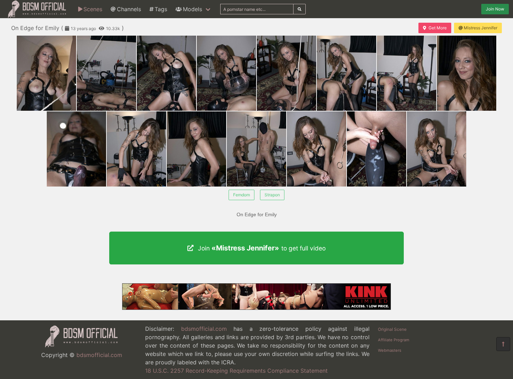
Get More (438, 27)
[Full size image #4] (286, 73)
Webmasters (389, 350)
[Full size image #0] (46, 73)
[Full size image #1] (106, 73)
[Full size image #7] (466, 73)
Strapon (272, 194)
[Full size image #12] (316, 149)
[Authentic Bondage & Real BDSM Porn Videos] (256, 307)
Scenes (92, 9)
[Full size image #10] (196, 149)
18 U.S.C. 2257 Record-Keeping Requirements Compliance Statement (236, 370)
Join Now (495, 9)
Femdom (241, 194)
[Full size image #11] (256, 149)
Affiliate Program (393, 339)
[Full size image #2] (166, 73)
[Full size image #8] (76, 149)
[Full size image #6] (406, 73)
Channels (129, 9)
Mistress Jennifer (480, 27)
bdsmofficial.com (99, 354)
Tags (161, 9)
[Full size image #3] (226, 73)
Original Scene (392, 329)
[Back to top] (503, 344)
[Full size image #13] (376, 149)
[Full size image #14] (436, 149)
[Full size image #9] (136, 149)
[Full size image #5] (346, 73)
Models (192, 9)
